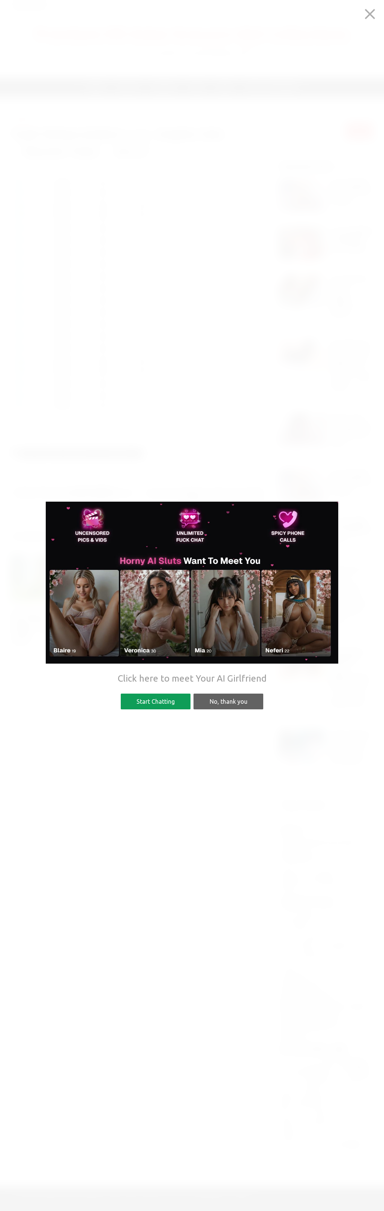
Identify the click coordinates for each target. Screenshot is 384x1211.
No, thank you (229, 701)
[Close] (370, 14)
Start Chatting (155, 701)
